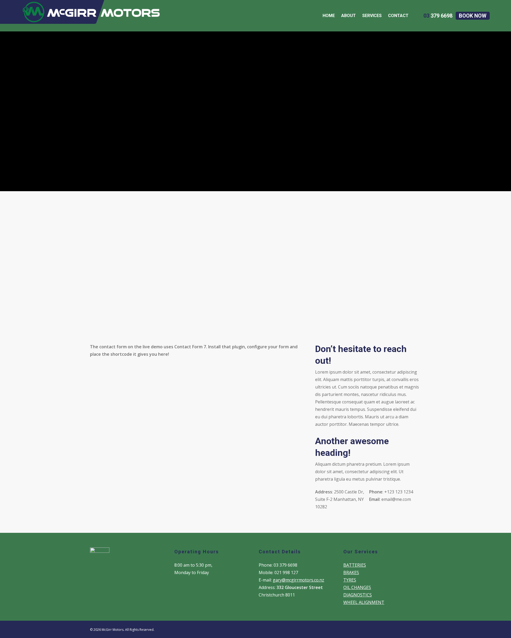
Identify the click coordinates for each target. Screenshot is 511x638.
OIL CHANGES (357, 587)
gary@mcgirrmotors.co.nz (298, 580)
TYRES (349, 580)
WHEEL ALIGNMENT (363, 602)
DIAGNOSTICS (357, 595)
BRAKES (351, 572)
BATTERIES (354, 565)
